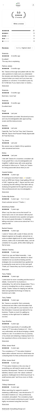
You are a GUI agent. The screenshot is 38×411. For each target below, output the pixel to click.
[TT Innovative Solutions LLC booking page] (3, 4)
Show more (5, 85)
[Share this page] (33, 4)
